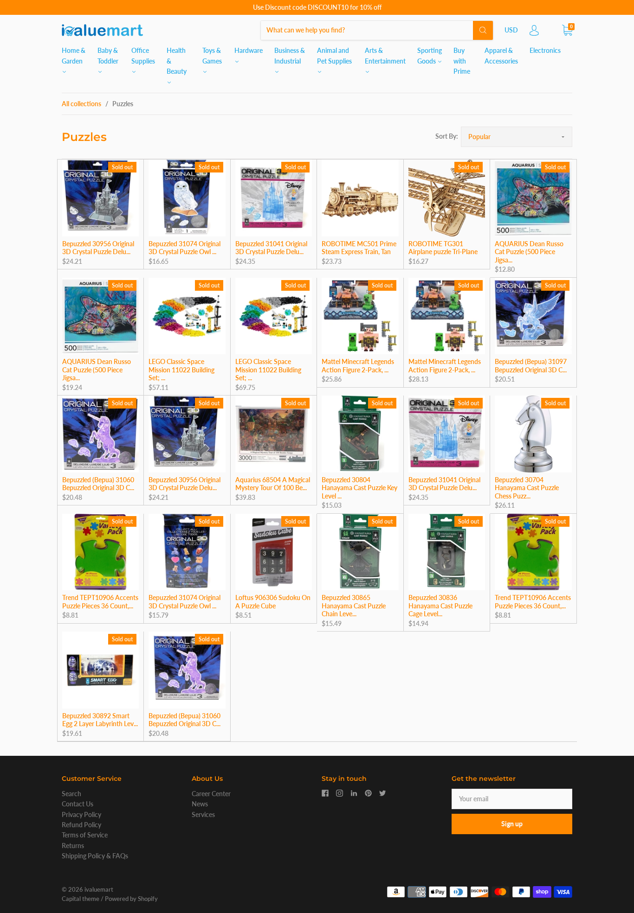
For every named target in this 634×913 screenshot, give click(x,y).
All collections (81, 104)
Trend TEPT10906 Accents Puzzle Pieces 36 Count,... (100, 602)
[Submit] (483, 30)
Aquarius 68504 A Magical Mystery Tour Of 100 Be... (272, 484)
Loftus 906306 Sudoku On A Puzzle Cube (273, 602)
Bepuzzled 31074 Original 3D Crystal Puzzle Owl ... (184, 248)
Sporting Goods (429, 55)
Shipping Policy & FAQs (95, 856)
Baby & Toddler (107, 55)
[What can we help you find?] (377, 30)
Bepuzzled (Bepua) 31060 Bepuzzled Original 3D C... (98, 484)
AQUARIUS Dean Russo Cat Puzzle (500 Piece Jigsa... (529, 252)
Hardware (248, 50)
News (200, 804)
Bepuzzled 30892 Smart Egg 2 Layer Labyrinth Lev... (100, 720)
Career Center (211, 794)
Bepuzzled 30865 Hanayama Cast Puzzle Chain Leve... (354, 606)
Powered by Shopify (131, 898)
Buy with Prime (461, 60)
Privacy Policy (81, 814)
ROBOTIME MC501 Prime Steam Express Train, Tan (359, 248)
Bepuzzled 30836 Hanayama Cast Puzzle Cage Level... (440, 606)
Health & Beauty (177, 60)
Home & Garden (73, 55)
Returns (73, 845)
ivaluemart (98, 889)
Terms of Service (85, 835)
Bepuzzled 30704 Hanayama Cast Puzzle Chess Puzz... (527, 488)
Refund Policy (81, 825)
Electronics (545, 50)
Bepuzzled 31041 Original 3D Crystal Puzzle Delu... (271, 248)
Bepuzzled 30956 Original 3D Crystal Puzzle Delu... (98, 248)
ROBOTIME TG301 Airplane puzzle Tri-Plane (443, 248)
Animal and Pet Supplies (334, 55)
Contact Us (77, 804)
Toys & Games (212, 55)
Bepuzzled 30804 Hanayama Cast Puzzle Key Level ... (359, 488)
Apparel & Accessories (501, 55)
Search (71, 794)
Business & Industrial (289, 55)
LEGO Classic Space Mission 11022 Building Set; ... (181, 370)
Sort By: (446, 136)
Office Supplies (143, 55)
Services (203, 814)
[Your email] (512, 799)
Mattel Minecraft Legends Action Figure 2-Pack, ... (358, 366)
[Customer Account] (534, 32)
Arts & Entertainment (385, 55)
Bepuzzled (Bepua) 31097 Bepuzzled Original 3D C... (531, 366)
